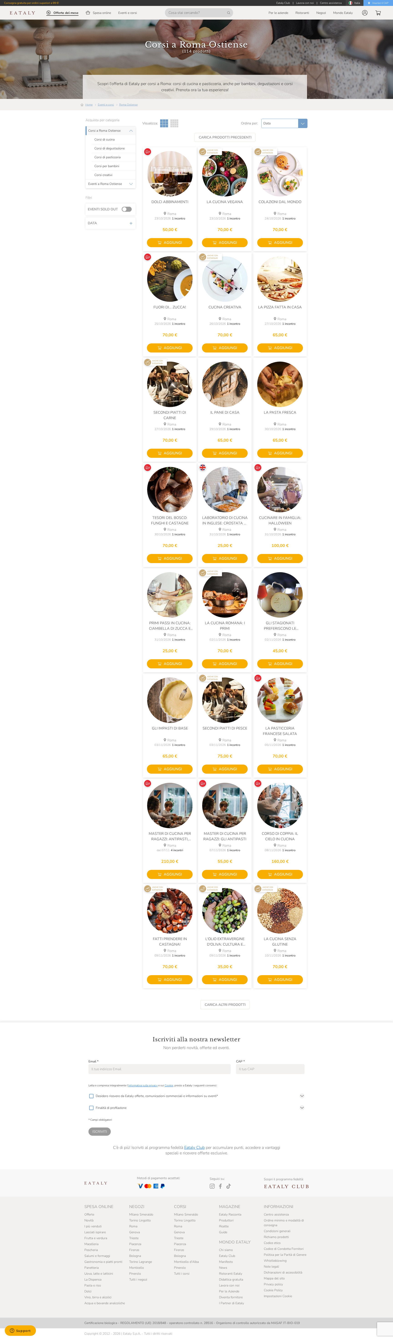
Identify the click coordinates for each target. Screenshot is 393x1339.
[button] (365, 12)
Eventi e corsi (106, 104)
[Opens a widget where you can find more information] (20, 1331)
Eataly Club (194, 1147)
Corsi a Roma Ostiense (104, 130)
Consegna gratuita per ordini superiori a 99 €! (31, 3)
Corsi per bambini (106, 166)
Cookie (169, 1085)
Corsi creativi (103, 175)
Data (92, 223)
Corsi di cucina (104, 139)
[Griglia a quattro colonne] (174, 123)
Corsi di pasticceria (107, 157)
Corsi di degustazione (109, 148)
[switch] (127, 209)
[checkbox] (91, 1096)
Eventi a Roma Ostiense (105, 184)
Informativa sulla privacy (143, 1085)
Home (89, 104)
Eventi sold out (103, 209)
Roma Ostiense (128, 104)
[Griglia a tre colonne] (164, 123)
